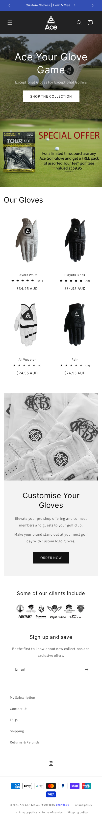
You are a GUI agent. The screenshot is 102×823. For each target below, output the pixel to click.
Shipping (17, 731)
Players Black (74, 275)
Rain (75, 359)
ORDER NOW (51, 557)
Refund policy (83, 805)
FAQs (14, 720)
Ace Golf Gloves (30, 804)
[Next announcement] (92, 5)
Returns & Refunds (25, 742)
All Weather (27, 359)
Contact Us (18, 708)
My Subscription (22, 697)
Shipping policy (77, 812)
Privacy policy (28, 812)
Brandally (63, 804)
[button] (9, 22)
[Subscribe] (86, 669)
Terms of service (52, 812)
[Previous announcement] (9, 5)
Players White (27, 275)
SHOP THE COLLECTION (51, 96)
